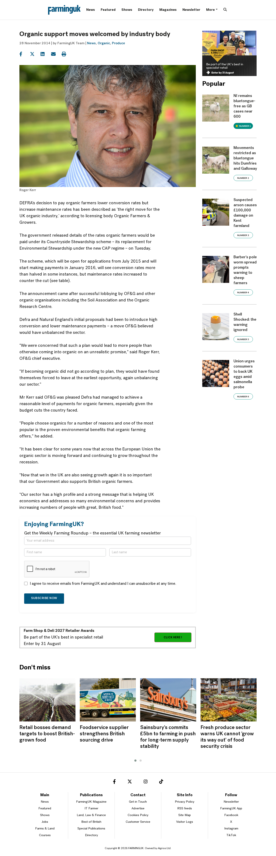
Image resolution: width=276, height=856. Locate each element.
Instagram (231, 828)
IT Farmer (91, 808)
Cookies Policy (138, 815)
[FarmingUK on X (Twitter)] (129, 782)
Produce (118, 43)
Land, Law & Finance (91, 815)
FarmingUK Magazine (91, 802)
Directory (146, 10)
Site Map (184, 815)
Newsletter (191, 10)
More (210, 10)
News (90, 10)
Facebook (231, 815)
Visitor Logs (184, 822)
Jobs (45, 822)
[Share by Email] (56, 54)
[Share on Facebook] (24, 54)
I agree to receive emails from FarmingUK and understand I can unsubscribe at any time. (103, 584)
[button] (135, 760)
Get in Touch (138, 802)
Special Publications (91, 828)
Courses (45, 835)
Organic (104, 43)
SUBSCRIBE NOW (44, 598)
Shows (126, 10)
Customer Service (138, 822)
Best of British (91, 822)
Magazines (168, 10)
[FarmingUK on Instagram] (145, 782)
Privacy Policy (184, 802)
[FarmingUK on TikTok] (161, 782)
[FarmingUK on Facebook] (114, 782)
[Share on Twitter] (35, 54)
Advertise (138, 808)
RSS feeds (184, 808)
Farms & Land (45, 828)
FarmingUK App (231, 808)
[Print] (66, 54)
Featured (108, 10)
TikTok (231, 835)
